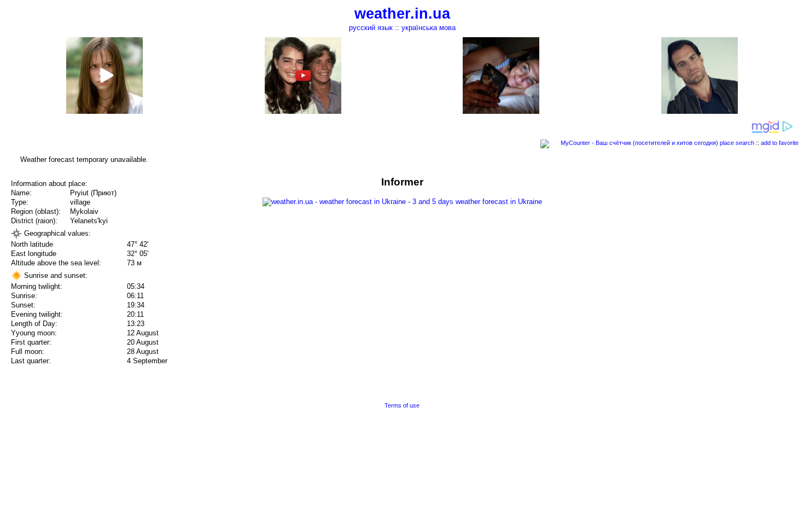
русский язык (371, 28)
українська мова (428, 28)
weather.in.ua (402, 13)
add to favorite (780, 143)
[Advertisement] (693, 252)
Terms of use (402, 405)
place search (737, 143)
